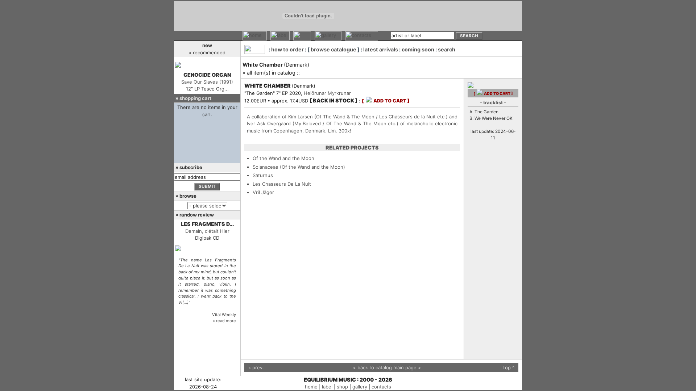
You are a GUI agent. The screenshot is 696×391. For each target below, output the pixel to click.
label (327, 387)
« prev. (256, 367)
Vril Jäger (263, 192)
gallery (359, 387)
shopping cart (195, 98)
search (446, 49)
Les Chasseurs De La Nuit (282, 184)
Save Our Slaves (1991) (207, 82)
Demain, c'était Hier (207, 231)
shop (342, 387)
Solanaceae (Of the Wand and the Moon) (299, 167)
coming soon (418, 49)
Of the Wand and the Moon (283, 158)
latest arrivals (380, 49)
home (311, 387)
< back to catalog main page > (387, 367)
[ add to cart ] (386, 101)
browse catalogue (333, 49)
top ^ (508, 367)
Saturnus (263, 175)
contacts (381, 387)
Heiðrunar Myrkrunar (327, 93)
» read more (224, 320)
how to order (287, 49)
